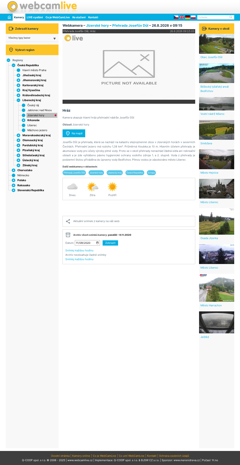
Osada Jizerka (209, 238)
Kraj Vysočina (31, 90)
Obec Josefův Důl (211, 57)
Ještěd (204, 337)
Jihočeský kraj (31, 75)
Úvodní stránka (60, 455)
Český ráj (33, 105)
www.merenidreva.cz (187, 460)
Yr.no (215, 460)
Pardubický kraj (32, 145)
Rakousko (23, 185)
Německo (23, 175)
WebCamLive (42, 7)
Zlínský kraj (29, 165)
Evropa (151, 172)
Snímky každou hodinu (79, 250)
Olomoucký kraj (32, 140)
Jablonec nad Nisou (39, 110)
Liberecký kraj (31, 100)
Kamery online (81, 455)
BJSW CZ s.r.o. (150, 460)
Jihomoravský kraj (34, 80)
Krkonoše (33, 120)
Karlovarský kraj (32, 85)
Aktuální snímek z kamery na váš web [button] (92, 221)
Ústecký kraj (30, 160)
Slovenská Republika (30, 190)
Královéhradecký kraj (36, 95)
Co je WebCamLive (58, 17)
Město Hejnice (209, 172)
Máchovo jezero (37, 130)
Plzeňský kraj (31, 150)
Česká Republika (28, 65)
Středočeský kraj (33, 155)
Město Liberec (209, 202)
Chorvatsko (24, 170)
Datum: (69, 243)
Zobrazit (110, 243)
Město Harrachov (211, 305)
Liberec (32, 125)
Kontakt (93, 17)
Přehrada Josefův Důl (130, 25)
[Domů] (9, 17)
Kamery (19, 17)
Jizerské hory (35, 115)
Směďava (206, 143)
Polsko (21, 180)
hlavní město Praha (34, 70)
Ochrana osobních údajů (174, 455)
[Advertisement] (193, 6)
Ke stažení (79, 17)
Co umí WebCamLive (131, 455)
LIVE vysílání (35, 17)
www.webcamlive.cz (80, 460)
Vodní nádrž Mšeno (212, 114)
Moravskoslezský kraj (36, 135)
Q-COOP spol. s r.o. (126, 460)
